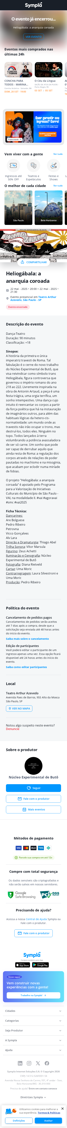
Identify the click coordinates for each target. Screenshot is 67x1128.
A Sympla (11, 1040)
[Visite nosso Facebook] (47, 1063)
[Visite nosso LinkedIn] (20, 1063)
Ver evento (34, 36)
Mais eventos (36, 809)
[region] (33, 1116)
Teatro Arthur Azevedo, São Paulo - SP (33, 298)
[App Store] (22, 964)
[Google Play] (40, 964)
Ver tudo (58, 154)
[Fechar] (62, 1109)
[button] (11, 1111)
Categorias (12, 1020)
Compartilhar (36, 262)
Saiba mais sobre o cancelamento (27, 638)
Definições (19, 1120)
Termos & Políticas (49, 1112)
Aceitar (48, 1120)
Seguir (37, 788)
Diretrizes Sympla (31, 1097)
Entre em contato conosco (43, 1088)
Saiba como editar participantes (26, 667)
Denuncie (12, 729)
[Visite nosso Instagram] (29, 1063)
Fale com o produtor (36, 798)
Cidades (10, 1011)
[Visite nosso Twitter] (38, 1063)
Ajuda (8, 1050)
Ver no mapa (21, 708)
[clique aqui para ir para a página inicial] (33, 5)
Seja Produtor (14, 1030)
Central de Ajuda (36, 919)
